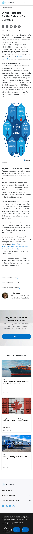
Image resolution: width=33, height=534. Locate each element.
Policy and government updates (11, 287)
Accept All (16, 530)
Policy (18, 282)
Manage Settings (8, 530)
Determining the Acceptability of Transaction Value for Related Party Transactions (15, 246)
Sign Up (16, 336)
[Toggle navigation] (30, 2)
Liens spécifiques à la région (10, 500)
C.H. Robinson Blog (7, 7)
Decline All (25, 530)
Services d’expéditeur (8, 495)
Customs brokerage (8, 282)
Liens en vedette (7, 490)
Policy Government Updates (10, 277)
